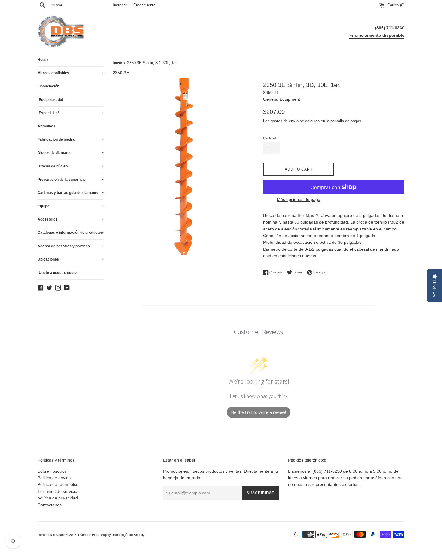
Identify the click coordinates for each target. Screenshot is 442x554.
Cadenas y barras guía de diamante (71, 193)
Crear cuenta (144, 5)
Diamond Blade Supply (94, 535)
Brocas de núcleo (71, 166)
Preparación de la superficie (71, 179)
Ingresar (120, 5)
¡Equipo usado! (50, 100)
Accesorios (71, 219)
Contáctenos (50, 504)
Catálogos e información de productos (71, 232)
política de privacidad (58, 498)
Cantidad (269, 138)
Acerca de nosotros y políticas (71, 246)
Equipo (71, 206)
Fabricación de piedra (71, 139)
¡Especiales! (71, 113)
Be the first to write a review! (258, 412)
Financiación (48, 86)
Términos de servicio (57, 491)
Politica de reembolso (58, 484)
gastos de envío (285, 121)
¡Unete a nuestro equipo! (59, 273)
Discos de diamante (71, 153)
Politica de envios (54, 477)
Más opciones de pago (298, 199)
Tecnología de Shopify (128, 535)
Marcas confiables (71, 73)
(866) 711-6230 (327, 471)
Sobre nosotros (52, 471)
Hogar (43, 60)
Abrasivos (46, 126)
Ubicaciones (71, 259)
